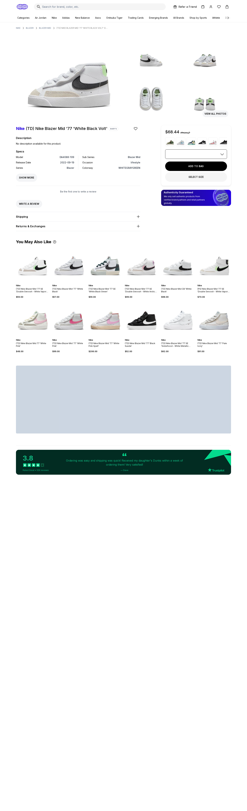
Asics (98, 17)
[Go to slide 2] (30, 282)
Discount (230, 17)
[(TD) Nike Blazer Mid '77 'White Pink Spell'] (105, 318)
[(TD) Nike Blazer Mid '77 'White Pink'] (69, 318)
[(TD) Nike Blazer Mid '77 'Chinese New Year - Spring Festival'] (213, 142)
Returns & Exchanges (31, 226)
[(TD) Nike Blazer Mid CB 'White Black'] (178, 264)
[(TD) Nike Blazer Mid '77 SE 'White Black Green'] (105, 264)
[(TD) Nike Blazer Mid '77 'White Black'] (69, 264)
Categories (23, 17)
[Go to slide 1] (29, 282)
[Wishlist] (219, 7)
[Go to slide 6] (72, 282)
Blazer (30, 28)
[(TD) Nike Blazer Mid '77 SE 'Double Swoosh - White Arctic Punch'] (141, 264)
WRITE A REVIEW (29, 203)
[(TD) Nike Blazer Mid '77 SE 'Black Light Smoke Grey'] (223, 142)
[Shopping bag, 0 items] (227, 7)
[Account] (211, 7)
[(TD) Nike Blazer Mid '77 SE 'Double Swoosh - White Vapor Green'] (33, 264)
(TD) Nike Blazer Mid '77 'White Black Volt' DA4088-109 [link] (82, 28)
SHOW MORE (26, 177)
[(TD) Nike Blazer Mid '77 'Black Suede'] (141, 318)
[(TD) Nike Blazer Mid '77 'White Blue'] (180, 142)
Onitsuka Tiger (114, 17)
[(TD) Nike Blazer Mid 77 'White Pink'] (33, 318)
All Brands (178, 17)
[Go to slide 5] (34, 282)
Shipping (22, 216)
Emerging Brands (158, 17)
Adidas (66, 17)
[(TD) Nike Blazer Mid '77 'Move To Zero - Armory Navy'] (191, 142)
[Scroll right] (228, 17)
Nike (54, 17)
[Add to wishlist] (136, 128)
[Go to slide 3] (68, 282)
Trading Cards (136, 17)
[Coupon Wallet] (203, 7)
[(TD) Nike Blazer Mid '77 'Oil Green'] (170, 142)
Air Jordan (40, 17)
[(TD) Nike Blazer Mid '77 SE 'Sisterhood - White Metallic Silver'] (178, 318)
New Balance (82, 17)
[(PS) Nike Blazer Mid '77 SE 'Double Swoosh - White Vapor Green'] (214, 264)
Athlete (216, 17)
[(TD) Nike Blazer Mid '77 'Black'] (202, 142)
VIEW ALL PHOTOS (215, 113)
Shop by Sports (198, 17)
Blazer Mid (45, 28)
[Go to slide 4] (33, 282)
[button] (55, 242)
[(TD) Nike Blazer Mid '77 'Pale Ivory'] (214, 318)
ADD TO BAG (196, 166)
